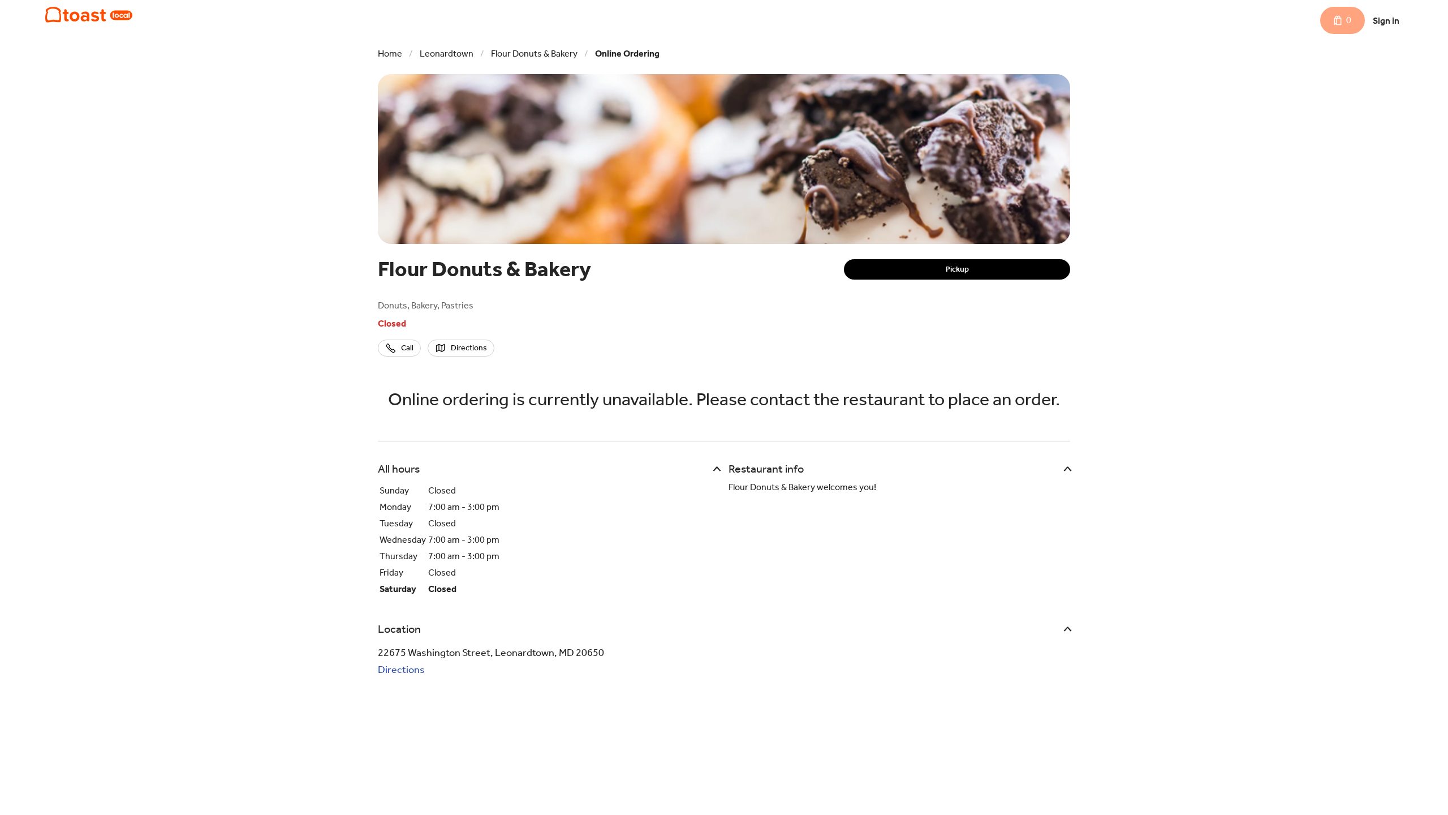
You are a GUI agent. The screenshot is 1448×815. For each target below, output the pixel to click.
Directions (401, 669)
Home (390, 53)
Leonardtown (446, 53)
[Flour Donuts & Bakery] (88, 15)
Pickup (957, 269)
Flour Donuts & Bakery (534, 53)
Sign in (1386, 20)
